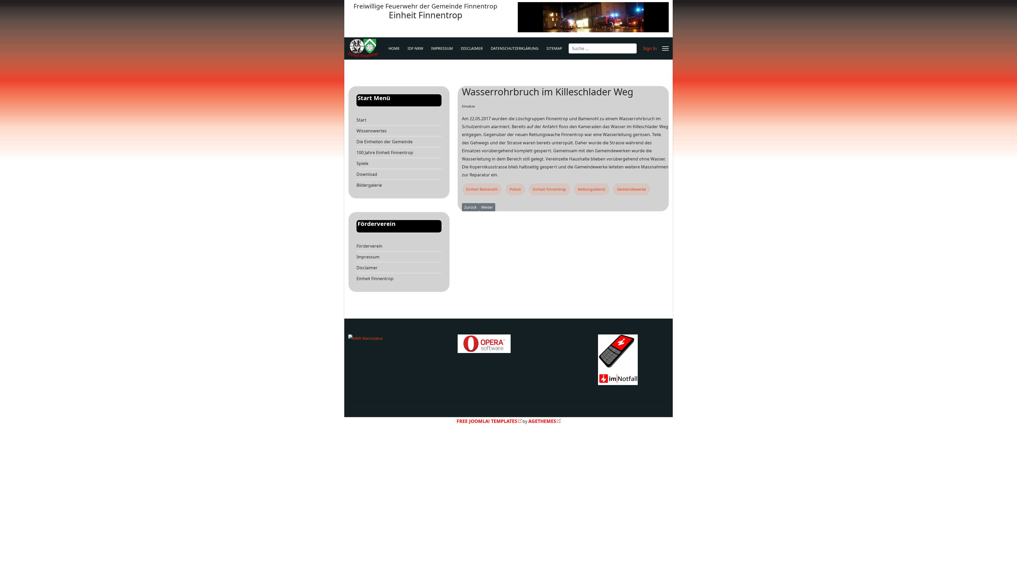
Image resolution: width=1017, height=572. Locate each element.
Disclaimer (472, 48)
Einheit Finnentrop (375, 278)
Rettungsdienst (591, 189)
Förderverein (369, 246)
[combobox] (603, 48)
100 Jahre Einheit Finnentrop (384, 152)
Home (394, 48)
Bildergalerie (369, 185)
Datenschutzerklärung (514, 48)
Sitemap (554, 48)
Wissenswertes (371, 131)
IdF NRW (415, 48)
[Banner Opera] (508, 343)
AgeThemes (542, 421)
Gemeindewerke (631, 189)
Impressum (442, 48)
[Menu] (665, 48)
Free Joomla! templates (487, 421)
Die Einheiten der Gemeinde (384, 142)
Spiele (362, 163)
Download (366, 174)
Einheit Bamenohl (482, 189)
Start (361, 120)
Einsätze (468, 106)
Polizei (515, 189)
